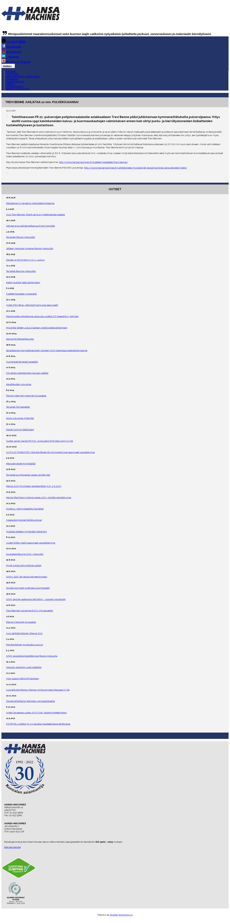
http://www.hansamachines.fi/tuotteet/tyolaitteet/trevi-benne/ (93, 162)
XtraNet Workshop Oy (121, 914)
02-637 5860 (16, 42)
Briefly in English (18, 62)
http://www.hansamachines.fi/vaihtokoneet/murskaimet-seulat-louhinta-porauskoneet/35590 (135, 167)
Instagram (14, 52)
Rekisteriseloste (12, 847)
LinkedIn (12, 57)
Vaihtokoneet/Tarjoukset (23, 76)
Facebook (13, 47)
